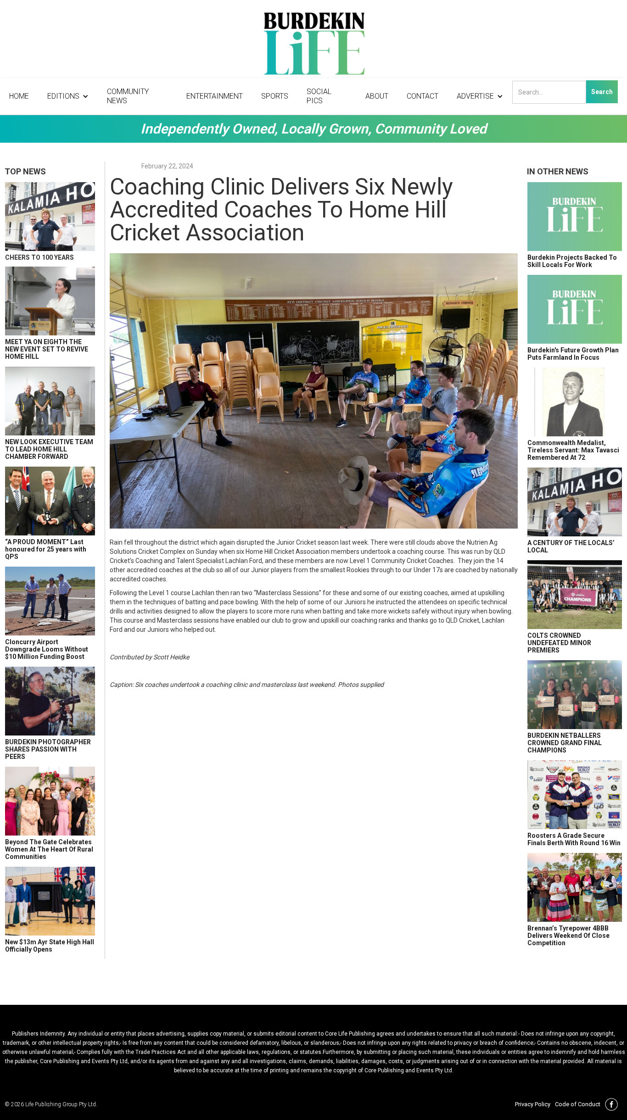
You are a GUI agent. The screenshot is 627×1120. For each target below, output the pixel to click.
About (376, 96)
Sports (274, 96)
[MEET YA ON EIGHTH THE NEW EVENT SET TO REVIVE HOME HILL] (50, 301)
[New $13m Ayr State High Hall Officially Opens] (50, 901)
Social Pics (319, 96)
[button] (68, 96)
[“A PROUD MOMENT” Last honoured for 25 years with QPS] (50, 501)
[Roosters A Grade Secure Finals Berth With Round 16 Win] (574, 794)
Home (19, 96)
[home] (313, 46)
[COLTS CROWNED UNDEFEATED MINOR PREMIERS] (574, 594)
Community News (128, 96)
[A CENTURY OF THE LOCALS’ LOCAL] (574, 502)
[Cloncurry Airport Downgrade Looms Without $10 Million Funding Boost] (50, 601)
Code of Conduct (577, 1104)
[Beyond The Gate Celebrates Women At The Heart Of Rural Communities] (50, 801)
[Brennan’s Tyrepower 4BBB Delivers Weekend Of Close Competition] (574, 887)
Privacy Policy (532, 1104)
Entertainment (214, 96)
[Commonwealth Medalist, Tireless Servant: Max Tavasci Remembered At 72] (574, 402)
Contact (422, 96)
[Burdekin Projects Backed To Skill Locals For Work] (574, 216)
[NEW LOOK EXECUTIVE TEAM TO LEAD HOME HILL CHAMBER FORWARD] (50, 401)
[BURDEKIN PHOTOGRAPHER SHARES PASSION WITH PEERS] (50, 701)
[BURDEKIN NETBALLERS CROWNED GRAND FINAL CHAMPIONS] (574, 694)
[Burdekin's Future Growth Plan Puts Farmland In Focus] (574, 309)
